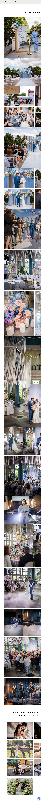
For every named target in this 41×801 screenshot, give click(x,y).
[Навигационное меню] (39, 1)
